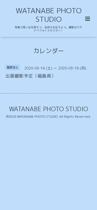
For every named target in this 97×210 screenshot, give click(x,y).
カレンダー (48, 50)
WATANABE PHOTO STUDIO (49, 14)
